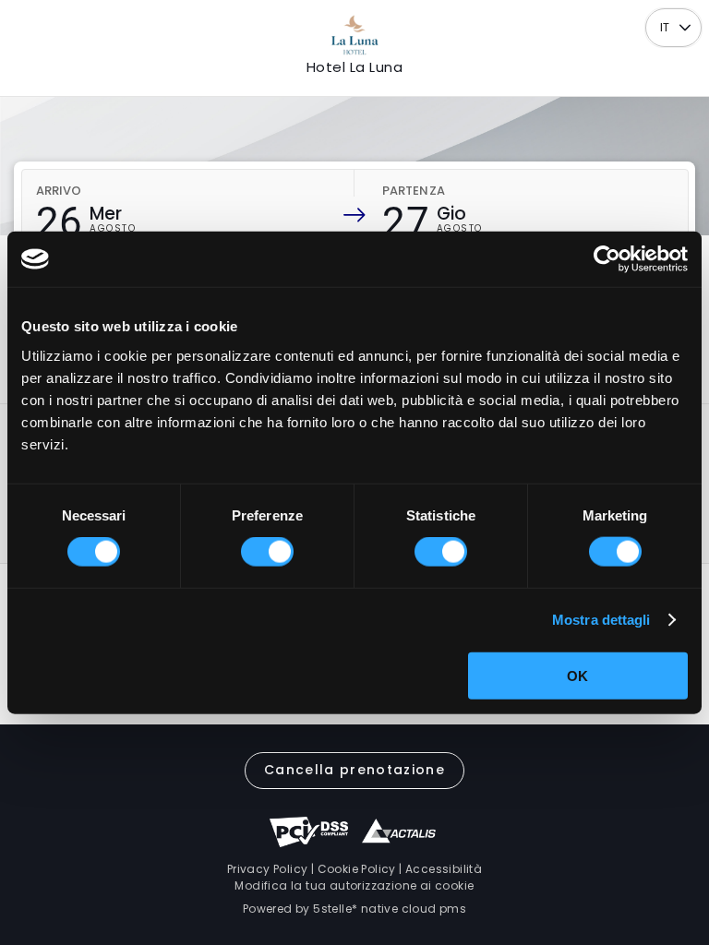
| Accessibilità (439, 869)
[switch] (267, 552)
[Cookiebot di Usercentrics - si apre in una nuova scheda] (607, 259)
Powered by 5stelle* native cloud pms (354, 908)
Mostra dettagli (601, 620)
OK (577, 675)
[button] (685, 28)
